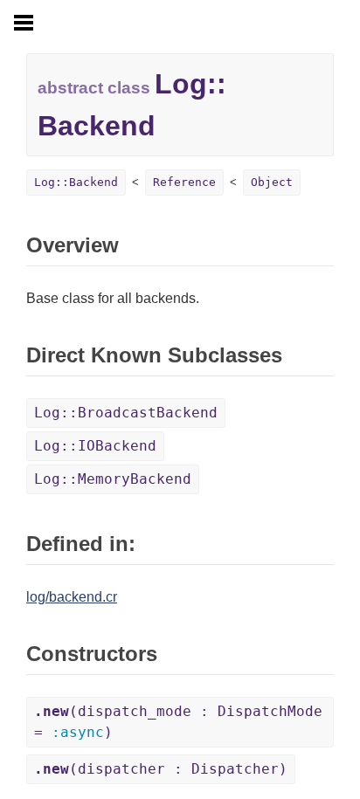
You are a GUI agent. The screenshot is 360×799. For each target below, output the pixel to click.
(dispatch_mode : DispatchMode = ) (178, 721)
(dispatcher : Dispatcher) (160, 769)
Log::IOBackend (95, 445)
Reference (184, 182)
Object (272, 182)
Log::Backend (76, 182)
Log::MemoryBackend (112, 479)
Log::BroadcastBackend (126, 412)
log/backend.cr (71, 596)
